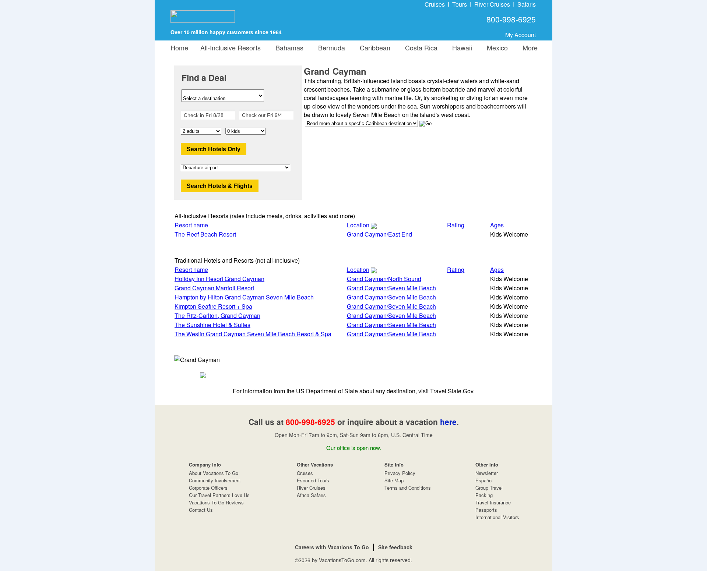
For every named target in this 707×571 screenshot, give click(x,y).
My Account (520, 35)
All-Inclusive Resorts (230, 47)
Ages (497, 225)
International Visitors (497, 517)
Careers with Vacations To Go (332, 547)
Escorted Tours (313, 480)
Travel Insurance (493, 502)
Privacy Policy (399, 472)
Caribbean (373, 47)
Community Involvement (215, 480)
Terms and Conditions (407, 487)
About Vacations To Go (213, 472)
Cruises (435, 4)
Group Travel (489, 487)
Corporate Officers (208, 487)
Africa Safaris (311, 495)
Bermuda (329, 47)
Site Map (394, 480)
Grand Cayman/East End (379, 234)
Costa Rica (419, 47)
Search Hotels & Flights (220, 186)
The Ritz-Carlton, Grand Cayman (217, 315)
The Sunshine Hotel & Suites (212, 324)
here (448, 421)
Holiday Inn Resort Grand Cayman (219, 278)
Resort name (191, 225)
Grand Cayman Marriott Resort (214, 288)
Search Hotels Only (213, 149)
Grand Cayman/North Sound (384, 278)
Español (484, 480)
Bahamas (287, 47)
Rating (455, 225)
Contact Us (201, 509)
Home (179, 47)
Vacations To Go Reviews (216, 502)
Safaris (526, 4)
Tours (459, 4)
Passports (486, 509)
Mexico (495, 47)
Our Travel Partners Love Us (219, 495)
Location (358, 225)
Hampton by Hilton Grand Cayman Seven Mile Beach (244, 297)
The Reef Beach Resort (205, 234)
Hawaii (460, 47)
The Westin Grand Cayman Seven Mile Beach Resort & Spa (253, 334)
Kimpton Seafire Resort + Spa (213, 306)
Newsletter (486, 472)
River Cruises (492, 4)
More (528, 47)
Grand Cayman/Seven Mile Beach (391, 288)
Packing (484, 495)
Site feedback (395, 547)
